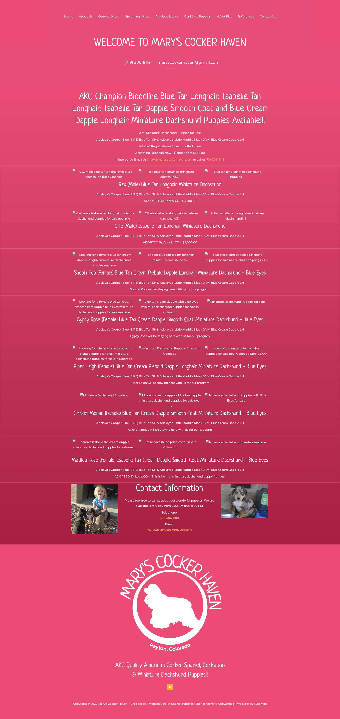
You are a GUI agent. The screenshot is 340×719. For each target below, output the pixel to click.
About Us (85, 16)
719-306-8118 (215, 159)
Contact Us (268, 16)
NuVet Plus (224, 16)
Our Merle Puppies (197, 16)
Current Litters (108, 16)
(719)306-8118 (169, 518)
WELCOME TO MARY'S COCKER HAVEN (170, 43)
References (246, 16)
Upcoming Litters (137, 16)
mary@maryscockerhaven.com (169, 159)
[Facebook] (170, 687)
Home (68, 16)
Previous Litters (167, 16)
